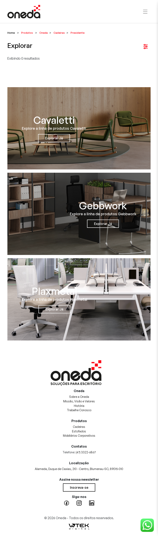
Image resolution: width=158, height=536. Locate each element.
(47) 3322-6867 (86, 452)
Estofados (79, 431)
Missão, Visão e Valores (79, 401)
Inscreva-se (79, 487)
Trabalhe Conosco (79, 410)
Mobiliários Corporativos (79, 435)
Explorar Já (54, 138)
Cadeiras (79, 426)
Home (11, 32)
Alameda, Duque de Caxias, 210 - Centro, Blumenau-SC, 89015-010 (79, 469)
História (79, 405)
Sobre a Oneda (79, 396)
